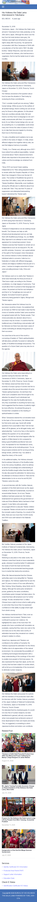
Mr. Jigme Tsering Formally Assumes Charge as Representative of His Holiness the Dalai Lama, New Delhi (18, 787)
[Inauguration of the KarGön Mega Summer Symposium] (18, 838)
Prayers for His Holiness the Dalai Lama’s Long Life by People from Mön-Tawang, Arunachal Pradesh (18, 819)
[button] (3, 7)
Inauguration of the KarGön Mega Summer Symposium (17, 851)
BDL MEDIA (6, 19)
